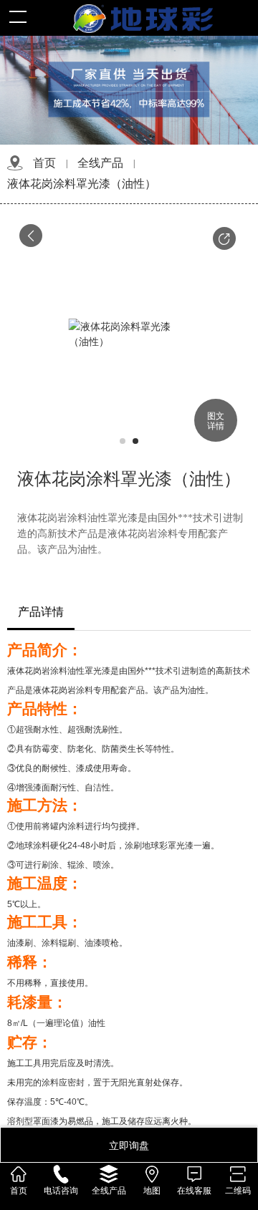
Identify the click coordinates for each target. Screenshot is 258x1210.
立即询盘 (129, 1145)
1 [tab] (118, 127)
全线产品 (100, 163)
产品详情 (41, 612)
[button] (224, 238)
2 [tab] (139, 127)
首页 (44, 163)
